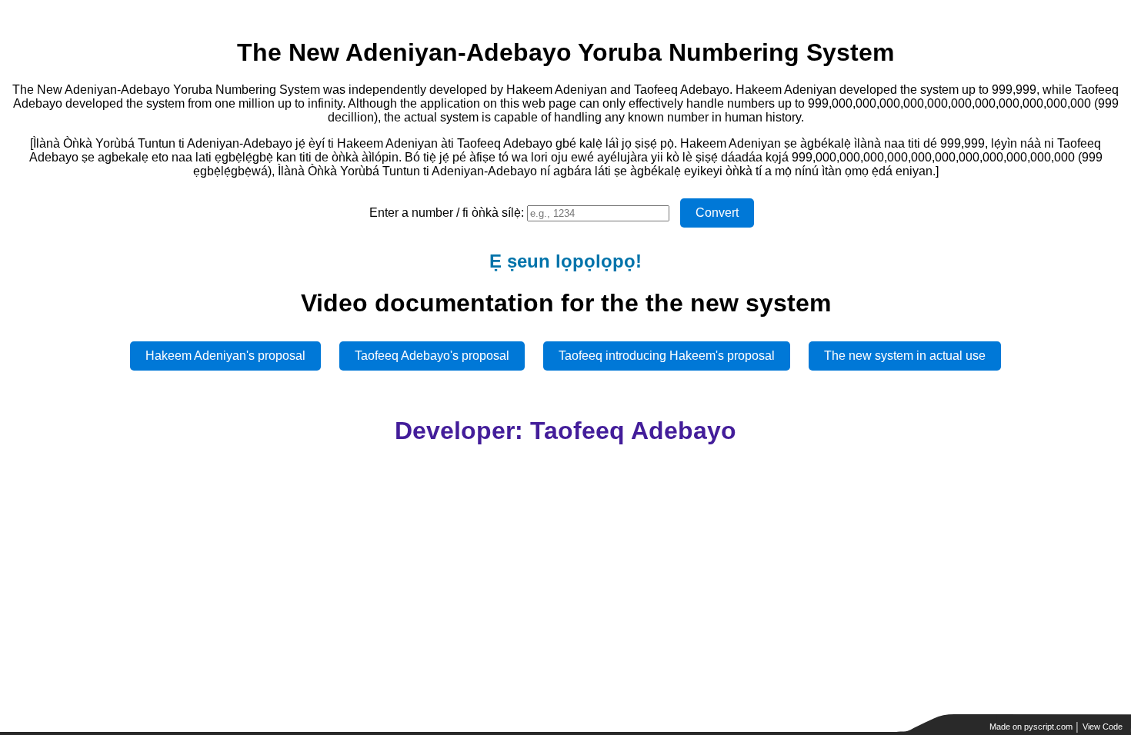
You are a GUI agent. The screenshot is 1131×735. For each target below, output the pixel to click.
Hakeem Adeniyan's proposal (225, 355)
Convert (717, 212)
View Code (1103, 726)
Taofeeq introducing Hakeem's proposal (667, 355)
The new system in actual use (905, 355)
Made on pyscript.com (1031, 726)
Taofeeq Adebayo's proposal (432, 355)
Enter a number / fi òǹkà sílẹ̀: (446, 212)
